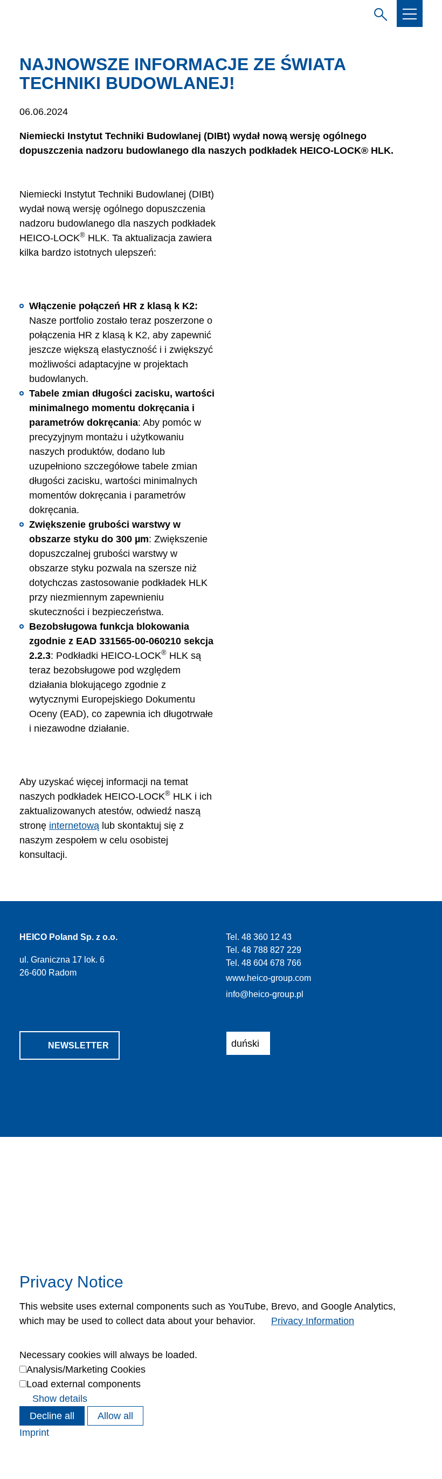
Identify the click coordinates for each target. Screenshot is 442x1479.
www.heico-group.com (268, 978)
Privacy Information (312, 1321)
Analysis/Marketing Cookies (86, 1369)
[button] (409, 14)
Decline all (52, 1415)
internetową (74, 825)
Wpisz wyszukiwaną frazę (378, 13)
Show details (59, 1398)
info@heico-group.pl (264, 994)
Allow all (115, 1415)
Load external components (83, 1384)
